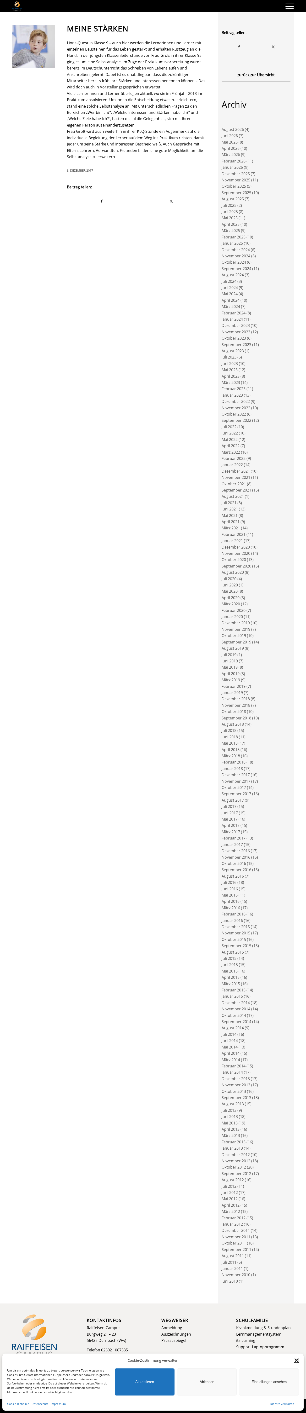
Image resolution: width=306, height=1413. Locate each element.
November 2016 (236, 857)
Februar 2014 (234, 1066)
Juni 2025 (230, 211)
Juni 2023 (230, 363)
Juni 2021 (230, 509)
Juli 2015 (229, 958)
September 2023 (236, 344)
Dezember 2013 (236, 1078)
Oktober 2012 (234, 1167)
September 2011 (236, 1249)
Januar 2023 (232, 395)
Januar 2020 (232, 616)
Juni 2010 (230, 1281)
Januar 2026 (232, 167)
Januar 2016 (232, 920)
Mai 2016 (230, 895)
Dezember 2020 (236, 547)
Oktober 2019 (234, 635)
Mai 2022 (230, 439)
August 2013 (233, 1103)
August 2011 (233, 1255)
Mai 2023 (230, 369)
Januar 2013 (232, 1148)
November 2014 (236, 1009)
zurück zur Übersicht (256, 74)
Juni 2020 (230, 585)
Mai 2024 (230, 293)
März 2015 (231, 983)
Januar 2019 (232, 692)
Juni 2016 (230, 889)
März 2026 (231, 154)
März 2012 (231, 1211)
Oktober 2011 (234, 1243)
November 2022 (236, 408)
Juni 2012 (230, 1192)
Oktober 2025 (234, 186)
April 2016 (231, 901)
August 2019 (233, 648)
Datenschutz (40, 1404)
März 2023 (231, 382)
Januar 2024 (232, 319)
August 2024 (233, 275)
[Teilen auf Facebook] (102, 201)
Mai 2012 (230, 1198)
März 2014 (231, 1059)
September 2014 (236, 1021)
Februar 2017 (234, 838)
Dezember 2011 (236, 1230)
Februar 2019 (234, 686)
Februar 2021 (234, 534)
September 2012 (236, 1173)
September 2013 (236, 1097)
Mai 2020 (230, 591)
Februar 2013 (234, 1142)
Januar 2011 (232, 1268)
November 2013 (236, 1085)
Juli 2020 (229, 578)
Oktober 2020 (234, 559)
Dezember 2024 (236, 249)
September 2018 (236, 718)
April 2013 (231, 1129)
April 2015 (231, 977)
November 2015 (236, 933)
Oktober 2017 (234, 787)
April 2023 (231, 376)
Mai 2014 (230, 1047)
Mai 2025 (230, 217)
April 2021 (231, 521)
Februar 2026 (234, 161)
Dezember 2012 (236, 1154)
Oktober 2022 (234, 414)
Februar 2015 (234, 990)
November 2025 (236, 180)
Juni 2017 (230, 813)
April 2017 (231, 825)
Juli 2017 (229, 806)
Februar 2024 (234, 313)
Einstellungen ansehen (269, 1382)
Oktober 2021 (234, 483)
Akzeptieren (144, 1382)
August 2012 (233, 1179)
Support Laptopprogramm (260, 1346)
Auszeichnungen (176, 1334)
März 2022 (231, 452)
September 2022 (236, 420)
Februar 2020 (234, 610)
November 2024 (236, 256)
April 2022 (231, 445)
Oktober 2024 (234, 262)
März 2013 (231, 1135)
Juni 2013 (230, 1116)
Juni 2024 (230, 287)
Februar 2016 (234, 914)
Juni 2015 (230, 964)
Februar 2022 (234, 458)
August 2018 (233, 724)
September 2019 (236, 642)
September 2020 (236, 566)
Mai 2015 (230, 971)
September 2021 (236, 490)
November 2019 (236, 629)
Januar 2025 (232, 243)
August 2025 (233, 199)
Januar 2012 (232, 1224)
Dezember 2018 (236, 698)
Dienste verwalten (282, 1404)
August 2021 (233, 496)
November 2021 (236, 477)
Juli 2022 (229, 426)
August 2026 (233, 129)
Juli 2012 (229, 1186)
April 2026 (231, 148)
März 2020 (231, 604)
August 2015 (233, 952)
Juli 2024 (229, 281)
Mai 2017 (230, 819)
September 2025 (236, 192)
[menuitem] (288, 6)
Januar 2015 (232, 996)
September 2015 (236, 945)
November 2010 (236, 1274)
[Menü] (288, 6)
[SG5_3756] (33, 46)
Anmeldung (171, 1327)
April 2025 (231, 224)
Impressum (58, 1404)
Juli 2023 (229, 357)
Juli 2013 (229, 1110)
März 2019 (231, 680)
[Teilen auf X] (171, 201)
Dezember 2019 (236, 622)
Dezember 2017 (236, 774)
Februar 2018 (234, 762)
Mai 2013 (230, 1123)
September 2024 (236, 268)
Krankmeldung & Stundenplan (263, 1327)
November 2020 (236, 553)
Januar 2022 (232, 464)
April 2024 (231, 300)
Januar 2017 (232, 844)
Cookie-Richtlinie (18, 1404)
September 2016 (236, 869)
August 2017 (233, 800)
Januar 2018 (232, 768)
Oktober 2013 (234, 1091)
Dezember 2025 (236, 173)
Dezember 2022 (236, 401)
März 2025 (231, 230)
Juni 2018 (230, 737)
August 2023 (233, 350)
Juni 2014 (230, 1040)
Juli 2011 (229, 1262)
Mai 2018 (230, 743)
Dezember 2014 (236, 1002)
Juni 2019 (230, 661)
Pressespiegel (173, 1340)
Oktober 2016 (234, 863)
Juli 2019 (229, 654)
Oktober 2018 (234, 711)
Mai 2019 (230, 667)
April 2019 (231, 673)
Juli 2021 (229, 502)
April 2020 (231, 597)
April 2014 (231, 1053)
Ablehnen (207, 1382)
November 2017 (236, 781)
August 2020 (233, 572)
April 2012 (231, 1205)
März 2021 (231, 528)
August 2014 (233, 1028)
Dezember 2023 (236, 325)
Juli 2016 (229, 882)
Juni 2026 (230, 135)
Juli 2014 (229, 1034)
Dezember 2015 (236, 926)
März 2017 (231, 831)
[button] (296, 1360)
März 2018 (231, 756)
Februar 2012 (234, 1218)
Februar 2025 (234, 237)
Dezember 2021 (236, 471)
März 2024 (231, 306)
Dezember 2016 (236, 850)
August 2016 (233, 876)
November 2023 (236, 332)
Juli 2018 (229, 730)
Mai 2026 (230, 142)
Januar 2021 (232, 540)
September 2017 (236, 793)
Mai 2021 (230, 515)
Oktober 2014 (234, 1015)
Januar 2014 (232, 1072)
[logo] (17, 6)
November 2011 (236, 1236)
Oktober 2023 (234, 338)
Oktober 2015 (234, 939)
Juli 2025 (229, 205)
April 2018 (231, 749)
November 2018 (236, 705)
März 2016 (231, 907)
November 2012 (236, 1161)
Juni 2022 (230, 433)
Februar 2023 (234, 388)
